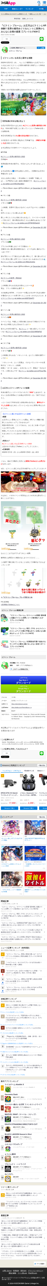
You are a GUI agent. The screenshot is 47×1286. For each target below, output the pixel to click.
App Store (23, 680)
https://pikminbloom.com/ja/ (19, 704)
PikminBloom (11, 742)
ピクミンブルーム (29, 744)
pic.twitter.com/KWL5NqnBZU (13, 184)
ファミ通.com (22, 1273)
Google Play (23, 689)
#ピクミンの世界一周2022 (11, 278)
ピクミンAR (19, 742)
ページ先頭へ (41, 1264)
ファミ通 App (8, 3)
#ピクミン (22, 329)
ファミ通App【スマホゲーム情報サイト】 (14, 14)
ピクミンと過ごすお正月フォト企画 (12, 744)
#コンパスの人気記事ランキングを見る (13, 1012)
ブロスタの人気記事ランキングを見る (12, 1033)
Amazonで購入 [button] (9, 808)
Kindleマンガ (29, 771)
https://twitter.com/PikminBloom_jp (21, 707)
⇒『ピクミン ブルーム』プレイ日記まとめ (16, 597)
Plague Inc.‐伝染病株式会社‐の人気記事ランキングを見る (17, 1043)
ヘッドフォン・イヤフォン (12, 771)
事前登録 (17, 18)
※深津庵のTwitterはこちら (10, 604)
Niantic (4, 742)
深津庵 (42, 744)
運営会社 (23, 1270)
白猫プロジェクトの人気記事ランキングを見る (15, 1051)
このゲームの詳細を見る (20, 669)
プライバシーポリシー (35, 1270)
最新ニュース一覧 (35, 14)
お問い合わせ (7, 1270)
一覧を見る (41, 765)
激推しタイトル (27, 18)
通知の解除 (12, 1273)
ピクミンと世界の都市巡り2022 (33, 742)
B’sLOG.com (32, 1273)
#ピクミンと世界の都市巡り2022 (13, 156)
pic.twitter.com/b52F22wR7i (24, 298)
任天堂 (37, 744)
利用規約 (16, 1270)
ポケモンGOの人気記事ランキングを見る (13, 1074)
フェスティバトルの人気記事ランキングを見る (15, 1062)
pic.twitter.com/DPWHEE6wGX (28, 223)
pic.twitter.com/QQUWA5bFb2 (31, 331)
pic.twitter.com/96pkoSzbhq (25, 262)
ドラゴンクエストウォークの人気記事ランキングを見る (17, 1024)
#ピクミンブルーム (10, 223)
